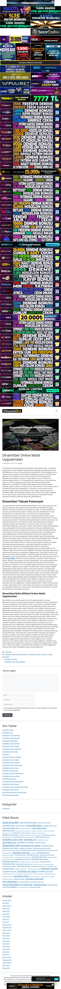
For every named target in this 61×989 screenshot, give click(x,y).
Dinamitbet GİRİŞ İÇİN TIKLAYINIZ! (30, 63)
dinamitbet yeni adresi (27, 871)
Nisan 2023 (6, 968)
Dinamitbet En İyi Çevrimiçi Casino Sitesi (15, 787)
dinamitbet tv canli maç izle (38, 866)
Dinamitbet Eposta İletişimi (10, 743)
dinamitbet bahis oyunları (50, 825)
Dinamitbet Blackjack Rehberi (11, 757)
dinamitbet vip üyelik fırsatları (21, 868)
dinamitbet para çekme (39, 859)
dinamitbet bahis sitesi (10, 828)
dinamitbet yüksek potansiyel (38, 654)
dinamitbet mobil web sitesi (8, 857)
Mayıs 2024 (6, 933)
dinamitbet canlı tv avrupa (36, 835)
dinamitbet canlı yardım (48, 835)
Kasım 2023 (6, 949)
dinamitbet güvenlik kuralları (28, 850)
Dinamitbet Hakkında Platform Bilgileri (14, 792)
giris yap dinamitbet (23, 882)
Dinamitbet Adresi (8, 730)
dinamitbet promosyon (10, 862)
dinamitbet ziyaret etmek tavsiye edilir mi (23, 873)
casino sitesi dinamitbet (44, 822)
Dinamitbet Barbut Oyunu (10, 768)
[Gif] (30, 172)
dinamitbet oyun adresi (52, 857)
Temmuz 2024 (7, 927)
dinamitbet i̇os (33, 853)
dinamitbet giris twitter (25, 842)
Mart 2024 (5, 938)
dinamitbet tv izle (52, 866)
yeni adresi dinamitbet (9, 887)
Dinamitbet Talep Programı (10, 784)
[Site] (30, 105)
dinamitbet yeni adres (9, 871)
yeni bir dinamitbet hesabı (23, 887)
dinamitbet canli (8, 831)
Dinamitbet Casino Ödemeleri (11, 749)
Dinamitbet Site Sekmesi (10, 771)
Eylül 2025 (5, 903)
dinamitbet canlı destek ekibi (24, 835)
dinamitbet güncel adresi (26, 848)
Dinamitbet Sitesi (8, 864)
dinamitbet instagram (21, 853)
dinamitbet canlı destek (10, 835)
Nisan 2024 (6, 935)
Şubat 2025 (6, 911)
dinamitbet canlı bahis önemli (48, 830)
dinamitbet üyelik (21, 876)
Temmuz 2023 (7, 960)
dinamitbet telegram (23, 866)
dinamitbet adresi (20, 825)
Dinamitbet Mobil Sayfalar (10, 789)
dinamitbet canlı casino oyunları (21, 833)
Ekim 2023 (5, 952)
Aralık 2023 (6, 946)
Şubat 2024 (6, 941)
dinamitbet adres (8, 826)
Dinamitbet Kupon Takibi (10, 752)
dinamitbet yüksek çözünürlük (8, 873)
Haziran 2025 (6, 906)
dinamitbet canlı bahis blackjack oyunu (23, 830)
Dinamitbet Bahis (34, 825)
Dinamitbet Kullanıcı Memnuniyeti (13, 773)
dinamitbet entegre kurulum (42, 839)
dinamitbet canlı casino (7, 833)
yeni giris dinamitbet (34, 887)
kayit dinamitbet (26, 885)
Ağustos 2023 (6, 957)
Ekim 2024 (5, 919)
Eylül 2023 (5, 954)
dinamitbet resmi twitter (25, 861)
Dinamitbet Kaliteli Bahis (10, 741)
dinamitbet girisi (9, 842)
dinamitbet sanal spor (34, 861)
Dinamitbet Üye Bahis (9, 779)
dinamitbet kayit (43, 853)
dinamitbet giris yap (40, 842)
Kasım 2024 (6, 916)
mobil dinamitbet (40, 885)
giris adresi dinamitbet (35, 879)
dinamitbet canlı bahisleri (37, 830)
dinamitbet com (30, 840)
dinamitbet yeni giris (45, 871)
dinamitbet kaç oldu (20, 855)
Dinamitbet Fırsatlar (11, 659)
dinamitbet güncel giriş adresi (42, 848)
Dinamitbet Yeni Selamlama (11, 735)
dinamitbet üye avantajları (7, 876)
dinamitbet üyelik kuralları (35, 876)
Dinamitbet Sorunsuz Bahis (11, 776)
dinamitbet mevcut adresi (47, 855)
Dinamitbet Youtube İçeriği (10, 746)
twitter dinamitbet (53, 885)
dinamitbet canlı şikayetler (7, 837)
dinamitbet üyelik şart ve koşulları (47, 876)
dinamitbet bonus (39, 828)
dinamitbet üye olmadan (7, 879)
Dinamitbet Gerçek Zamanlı (11, 762)
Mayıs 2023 (6, 965)
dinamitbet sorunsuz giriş (49, 864)
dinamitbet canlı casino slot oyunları (38, 833)
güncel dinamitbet (10, 884)
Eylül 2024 (5, 922)
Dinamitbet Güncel (47, 846)
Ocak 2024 (5, 944)
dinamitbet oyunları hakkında (8, 859)
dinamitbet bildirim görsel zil (26, 828)
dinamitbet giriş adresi (30, 845)
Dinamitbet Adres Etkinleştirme (12, 765)
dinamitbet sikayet (45, 861)
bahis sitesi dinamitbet (28, 823)
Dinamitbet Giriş (7, 733)
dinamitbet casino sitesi (12, 839)
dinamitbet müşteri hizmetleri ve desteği (22, 857)
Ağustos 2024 (6, 925)
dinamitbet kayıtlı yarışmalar (8, 855)
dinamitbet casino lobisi (29, 837)
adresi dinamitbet (10, 822)
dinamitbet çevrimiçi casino (38, 873)
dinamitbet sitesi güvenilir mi (24, 864)
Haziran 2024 (6, 930)
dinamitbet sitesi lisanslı (38, 864)
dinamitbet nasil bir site (39, 857)
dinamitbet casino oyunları (42, 837)
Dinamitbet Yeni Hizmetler (10, 760)
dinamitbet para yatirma (22, 859)
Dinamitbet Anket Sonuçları (11, 738)
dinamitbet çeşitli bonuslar (50, 873)
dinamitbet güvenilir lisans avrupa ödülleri (10, 850)
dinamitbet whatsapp (49, 869)
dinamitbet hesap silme (7, 853)
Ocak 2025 (5, 914)
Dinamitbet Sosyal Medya (10, 795)
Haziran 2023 (6, 963)
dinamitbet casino (19, 837)
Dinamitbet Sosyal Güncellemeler (13, 781)
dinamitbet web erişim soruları (34, 868)
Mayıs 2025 (6, 908)
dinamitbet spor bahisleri (9, 866)
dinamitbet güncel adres (10, 848)
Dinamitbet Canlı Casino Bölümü (15, 662)
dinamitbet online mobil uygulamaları (16, 654)
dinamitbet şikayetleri (19, 879)
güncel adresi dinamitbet (37, 882)
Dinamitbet (8, 652)
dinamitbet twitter (8, 869)
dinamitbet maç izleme (32, 855)
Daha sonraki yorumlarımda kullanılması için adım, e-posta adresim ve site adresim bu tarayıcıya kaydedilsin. (30, 709)
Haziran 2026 (6, 900)
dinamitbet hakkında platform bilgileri (47, 850)
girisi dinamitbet (9, 881)
